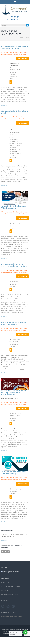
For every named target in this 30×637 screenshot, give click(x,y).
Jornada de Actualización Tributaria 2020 (13, 207)
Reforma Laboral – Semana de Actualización (14, 323)
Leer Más (4, 105)
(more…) (23, 101)
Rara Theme (6, 633)
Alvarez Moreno (23, 629)
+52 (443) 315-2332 (15, 19)
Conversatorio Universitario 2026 (14, 112)
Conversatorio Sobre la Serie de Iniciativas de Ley (14, 265)
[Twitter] (15, 17)
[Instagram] (18, 17)
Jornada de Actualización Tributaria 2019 (13, 473)
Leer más (4, 540)
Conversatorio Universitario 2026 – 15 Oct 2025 (14, 47)
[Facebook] (12, 17)
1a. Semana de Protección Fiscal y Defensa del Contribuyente (13, 392)
